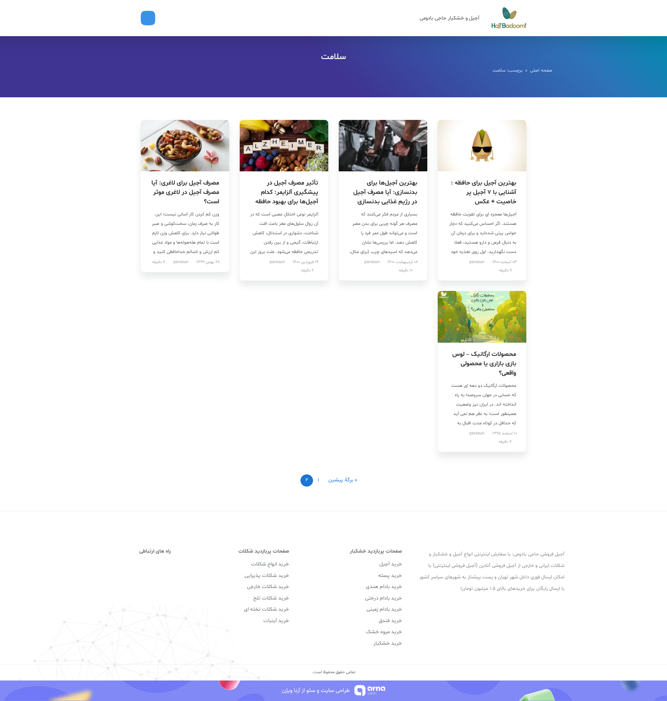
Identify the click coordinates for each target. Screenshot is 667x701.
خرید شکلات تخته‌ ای (266, 609)
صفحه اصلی (541, 70)
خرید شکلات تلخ (271, 598)
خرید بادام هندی (384, 586)
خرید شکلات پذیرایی (267, 575)
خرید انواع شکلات (270, 564)
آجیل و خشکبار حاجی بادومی (449, 18)
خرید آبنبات (276, 621)
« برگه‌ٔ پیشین (342, 480)
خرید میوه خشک (384, 632)
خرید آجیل (390, 564)
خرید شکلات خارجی (268, 586)
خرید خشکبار (387, 643)
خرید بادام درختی (383, 598)
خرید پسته (390, 575)
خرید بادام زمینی (384, 609)
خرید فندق (390, 621)
